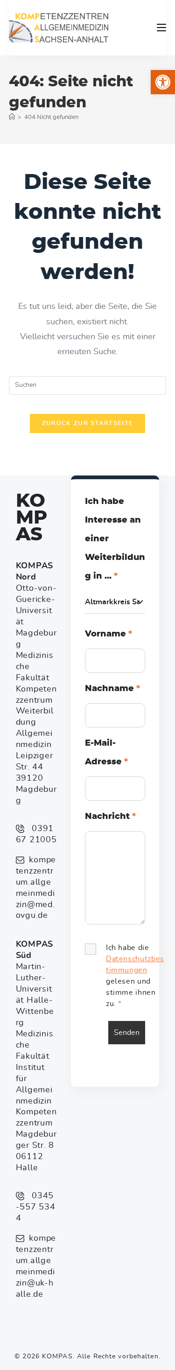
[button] (163, 82)
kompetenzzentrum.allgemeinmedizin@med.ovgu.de (36, 888)
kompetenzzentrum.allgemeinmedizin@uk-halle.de (36, 1266)
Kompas (31, 518)
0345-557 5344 (36, 1207)
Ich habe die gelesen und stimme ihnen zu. (135, 975)
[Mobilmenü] (161, 27)
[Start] (12, 117)
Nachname (112, 689)
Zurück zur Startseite (87, 423)
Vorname (108, 634)
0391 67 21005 (36, 834)
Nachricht (110, 816)
